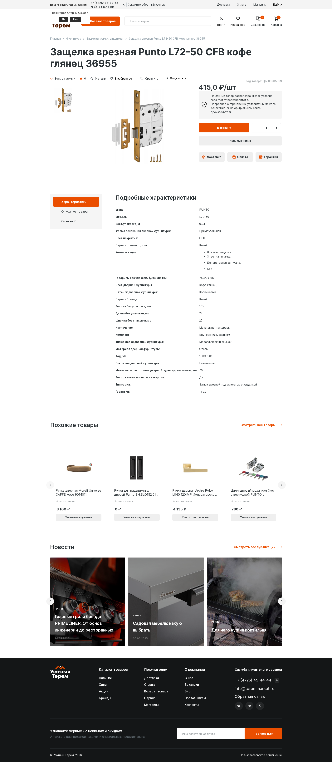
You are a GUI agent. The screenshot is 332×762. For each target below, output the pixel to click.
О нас (189, 678)
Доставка (223, 4)
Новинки (105, 678)
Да (64, 19)
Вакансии (192, 684)
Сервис (149, 698)
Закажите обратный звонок (146, 4)
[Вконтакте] (239, 706)
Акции (103, 691)
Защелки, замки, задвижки (105, 38)
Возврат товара (156, 691)
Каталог (103, 21)
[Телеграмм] (249, 706)
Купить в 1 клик (240, 140)
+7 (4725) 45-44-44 (104, 2)
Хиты (103, 684)
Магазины (259, 4)
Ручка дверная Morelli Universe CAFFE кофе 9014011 (78, 492)
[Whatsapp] (260, 706)
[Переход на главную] (60, 688)
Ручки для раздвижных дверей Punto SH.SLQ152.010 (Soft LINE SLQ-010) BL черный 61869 (136, 493)
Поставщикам (195, 698)
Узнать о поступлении (78, 517)
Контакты (192, 705)
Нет (75, 19)
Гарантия (271, 157)
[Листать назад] (50, 485)
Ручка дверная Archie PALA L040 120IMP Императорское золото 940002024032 (194, 493)
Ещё (276, 4)
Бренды (105, 698)
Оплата (242, 4)
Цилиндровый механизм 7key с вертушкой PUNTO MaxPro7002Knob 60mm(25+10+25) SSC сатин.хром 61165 (253, 493)
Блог (188, 691)
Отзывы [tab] (68, 221)
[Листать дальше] (282, 485)
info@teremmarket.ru (254, 688)
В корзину (224, 127)
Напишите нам (105, 6)
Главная (55, 38)
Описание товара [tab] (74, 211)
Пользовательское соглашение (261, 755)
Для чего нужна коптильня (238, 629)
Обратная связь (250, 696)
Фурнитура (73, 38)
